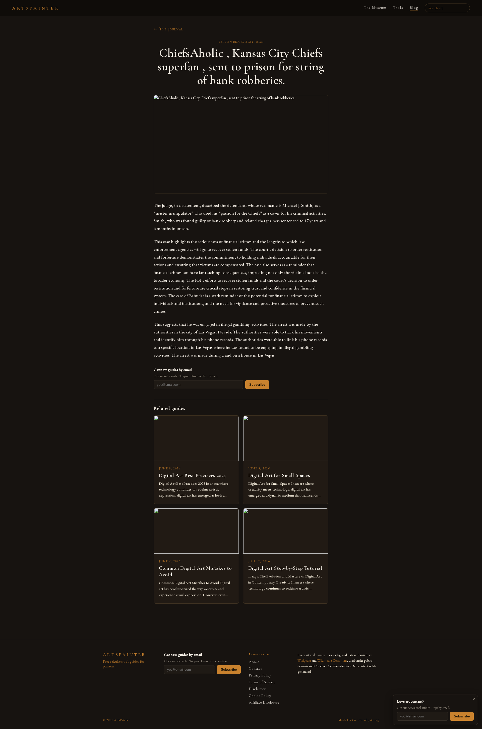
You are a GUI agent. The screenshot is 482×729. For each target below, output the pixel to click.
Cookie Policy (260, 695)
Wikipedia (304, 660)
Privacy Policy (260, 675)
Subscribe (257, 384)
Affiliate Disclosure (264, 702)
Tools (398, 7)
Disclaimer (257, 689)
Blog (414, 7)
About (254, 661)
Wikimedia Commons (332, 660)
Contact (255, 668)
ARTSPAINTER (36, 8)
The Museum (375, 7)
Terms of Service (262, 682)
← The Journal (168, 29)
